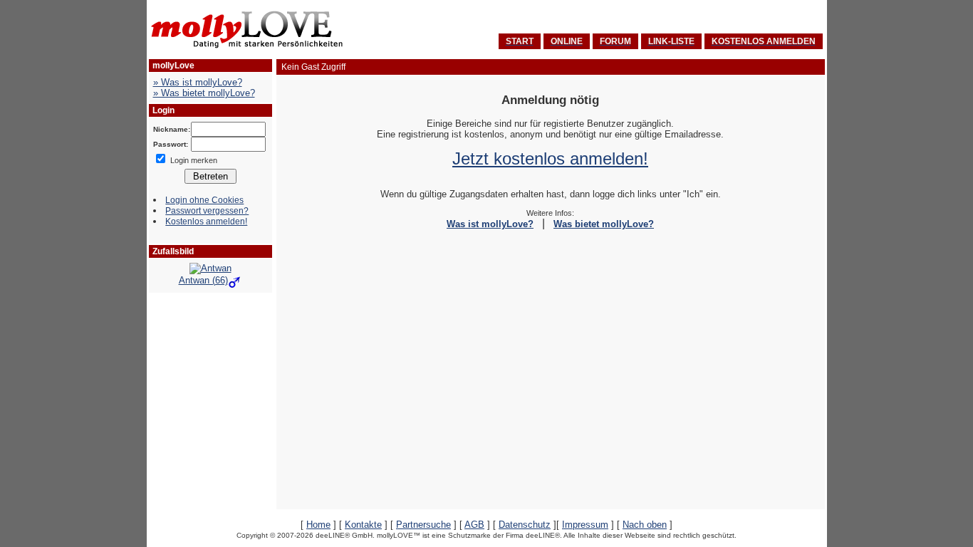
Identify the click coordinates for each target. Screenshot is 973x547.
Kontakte (363, 524)
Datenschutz (525, 524)
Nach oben (645, 524)
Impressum (585, 524)
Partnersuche (423, 524)
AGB (474, 524)
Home (318, 524)
